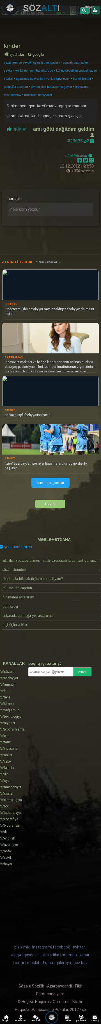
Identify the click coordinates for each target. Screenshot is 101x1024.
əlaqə (16, 955)
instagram (41, 947)
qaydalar (31, 955)
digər (89, 7)
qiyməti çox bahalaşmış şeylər (51, 86)
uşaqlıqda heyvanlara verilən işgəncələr (43, 78)
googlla (37, 54)
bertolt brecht (82, 78)
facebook (61, 947)
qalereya (63, 962)
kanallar (14, 663)
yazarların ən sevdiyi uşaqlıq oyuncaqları (32, 62)
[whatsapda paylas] (91, 160)
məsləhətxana (54, 539)
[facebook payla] (80, 160)
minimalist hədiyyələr (38, 94)
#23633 (76, 141)
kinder (12, 46)
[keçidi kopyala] (92, 141)
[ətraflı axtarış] (95, 10)
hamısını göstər (50, 483)
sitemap (69, 955)
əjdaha (19, 129)
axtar (82, 672)
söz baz (81, 962)
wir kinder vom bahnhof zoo (34, 70)
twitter (78, 947)
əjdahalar (17, 54)
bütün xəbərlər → (48, 262)
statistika (50, 955)
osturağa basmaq (16, 86)
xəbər (84, 955)
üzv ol (50, 504)
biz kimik (22, 947)
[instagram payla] (86, 160)
